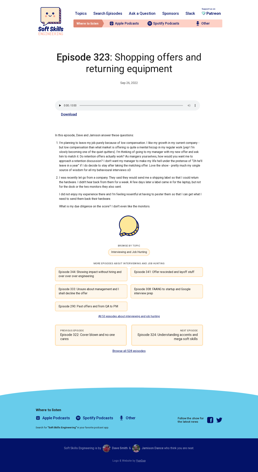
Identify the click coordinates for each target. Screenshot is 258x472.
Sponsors (170, 13)
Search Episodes (107, 13)
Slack (190, 13)
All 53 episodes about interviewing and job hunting (129, 316)
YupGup (141, 460)
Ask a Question (142, 13)
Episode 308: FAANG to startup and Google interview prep (162, 291)
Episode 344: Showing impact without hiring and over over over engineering (90, 274)
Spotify (166, 23)
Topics (81, 13)
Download (69, 114)
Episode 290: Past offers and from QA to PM (88, 306)
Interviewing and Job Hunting (129, 252)
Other (205, 23)
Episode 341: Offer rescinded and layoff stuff (164, 272)
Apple (127, 23)
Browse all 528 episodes (129, 351)
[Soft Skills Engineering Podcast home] (51, 21)
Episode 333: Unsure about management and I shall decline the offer (89, 291)
